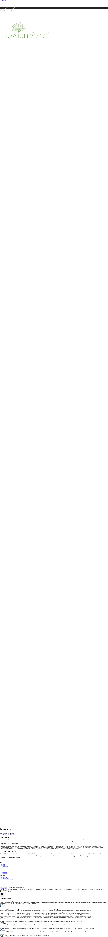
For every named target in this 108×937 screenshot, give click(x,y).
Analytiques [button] (2, 925)
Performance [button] (2, 922)
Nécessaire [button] (2, 904)
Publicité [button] (1, 929)
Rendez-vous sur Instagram (6, 886)
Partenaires (13, 11)
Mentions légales (5, 878)
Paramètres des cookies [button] (4, 891)
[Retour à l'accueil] (7, 4)
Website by (5, 888)
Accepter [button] (12, 891)
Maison (3, 864)
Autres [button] (1, 932)
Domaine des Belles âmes (5, 11)
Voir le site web (11, 834)
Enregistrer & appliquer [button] (4, 936)
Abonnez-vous (3, 881)
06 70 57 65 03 (4, 834)
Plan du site (4, 877)
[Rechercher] (1, 10)
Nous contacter (3, 0)
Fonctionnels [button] (2, 918)
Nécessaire (4, 905)
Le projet (4, 870)
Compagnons (5, 866)
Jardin (3, 865)
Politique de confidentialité (7, 879)
